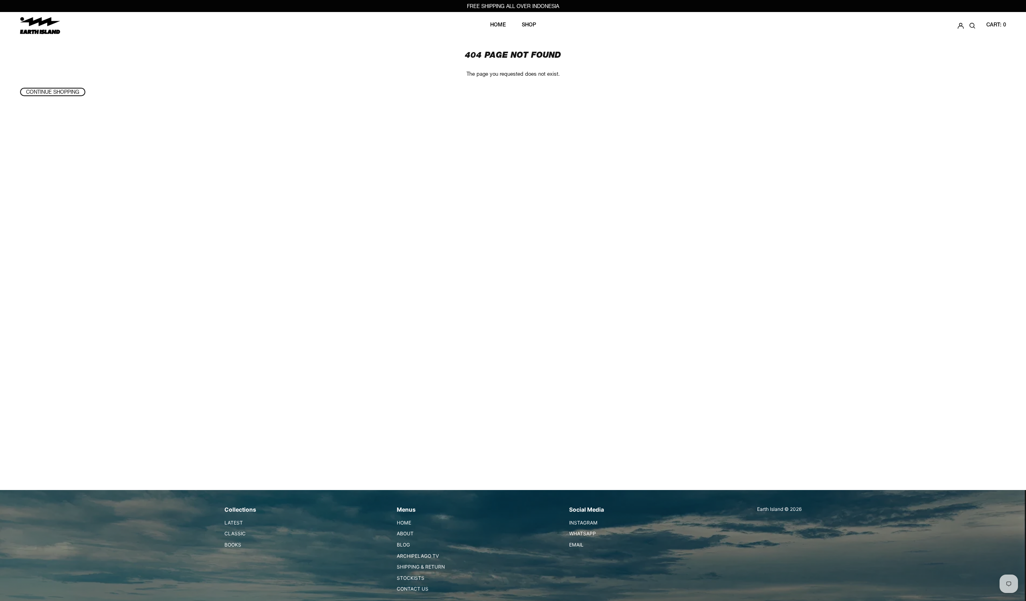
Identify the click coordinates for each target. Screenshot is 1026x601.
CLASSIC (235, 533)
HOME (404, 523)
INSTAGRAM (583, 523)
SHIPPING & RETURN (421, 567)
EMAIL (576, 545)
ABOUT (405, 533)
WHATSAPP (582, 533)
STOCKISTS (410, 578)
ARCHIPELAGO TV (418, 556)
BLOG (403, 545)
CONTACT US (412, 589)
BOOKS (232, 545)
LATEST (233, 523)
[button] (972, 25)
